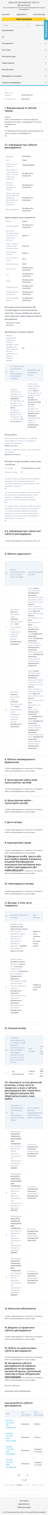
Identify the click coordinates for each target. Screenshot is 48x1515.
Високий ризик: (8, 69)
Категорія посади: (9, 56)
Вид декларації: (8, 30)
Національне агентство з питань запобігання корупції (26, 1512)
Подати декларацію (24, 19)
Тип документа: (7, 43)
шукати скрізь (41, 25)
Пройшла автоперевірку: (11, 83)
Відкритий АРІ (21, 14)
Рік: (3, 37)
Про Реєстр (6, 14)
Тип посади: (6, 50)
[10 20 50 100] (23, 1475)
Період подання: (8, 63)
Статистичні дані (39, 14)
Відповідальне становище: (12, 76)
